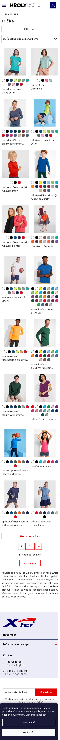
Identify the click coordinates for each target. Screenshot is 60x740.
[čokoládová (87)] (46, 304)
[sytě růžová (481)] (13, 84)
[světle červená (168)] (44, 237)
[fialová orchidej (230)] (32, 296)
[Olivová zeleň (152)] (44, 292)
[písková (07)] (19, 135)
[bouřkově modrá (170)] (27, 135)
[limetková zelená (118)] (36, 292)
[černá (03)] (7, 80)
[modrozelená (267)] (44, 410)
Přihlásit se (46, 692)
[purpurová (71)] (7, 135)
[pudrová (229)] (56, 292)
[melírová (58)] (27, 131)
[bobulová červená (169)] (23, 135)
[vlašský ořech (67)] (48, 300)
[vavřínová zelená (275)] (15, 461)
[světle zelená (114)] (52, 182)
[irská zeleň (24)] (40, 296)
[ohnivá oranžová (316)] (32, 241)
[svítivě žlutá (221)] (15, 80)
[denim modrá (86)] (15, 135)
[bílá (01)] (3, 80)
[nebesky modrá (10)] (48, 182)
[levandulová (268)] (40, 410)
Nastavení (29, 722)
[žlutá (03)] (40, 182)
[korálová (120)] (48, 241)
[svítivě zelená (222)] (19, 80)
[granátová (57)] (23, 131)
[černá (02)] (42, 80)
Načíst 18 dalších (30, 536)
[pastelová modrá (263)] (23, 80)
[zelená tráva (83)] (38, 304)
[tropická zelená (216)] (52, 292)
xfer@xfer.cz (14, 661)
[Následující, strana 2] (30, 546)
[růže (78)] (11, 135)
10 (39, 546)
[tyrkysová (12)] (56, 182)
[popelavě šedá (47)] (9, 84)
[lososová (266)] (36, 410)
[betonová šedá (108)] (44, 241)
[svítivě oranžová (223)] (21, 351)
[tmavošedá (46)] (48, 296)
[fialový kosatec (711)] (56, 241)
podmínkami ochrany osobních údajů (36, 701)
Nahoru (32, 562)
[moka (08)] (40, 241)
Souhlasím (29, 732)
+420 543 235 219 (17, 670)
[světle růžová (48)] (52, 296)
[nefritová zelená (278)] (27, 80)
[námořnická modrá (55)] (17, 84)
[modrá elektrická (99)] (56, 461)
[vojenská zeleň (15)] (48, 292)
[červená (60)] (21, 84)
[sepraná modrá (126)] (50, 80)
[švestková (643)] (36, 241)
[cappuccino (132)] (40, 237)
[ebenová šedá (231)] (52, 241)
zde (44, 714)
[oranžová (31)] (32, 186)
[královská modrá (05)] (11, 80)
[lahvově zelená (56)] (19, 131)
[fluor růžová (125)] (46, 80)
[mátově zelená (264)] (52, 237)
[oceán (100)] (52, 288)
